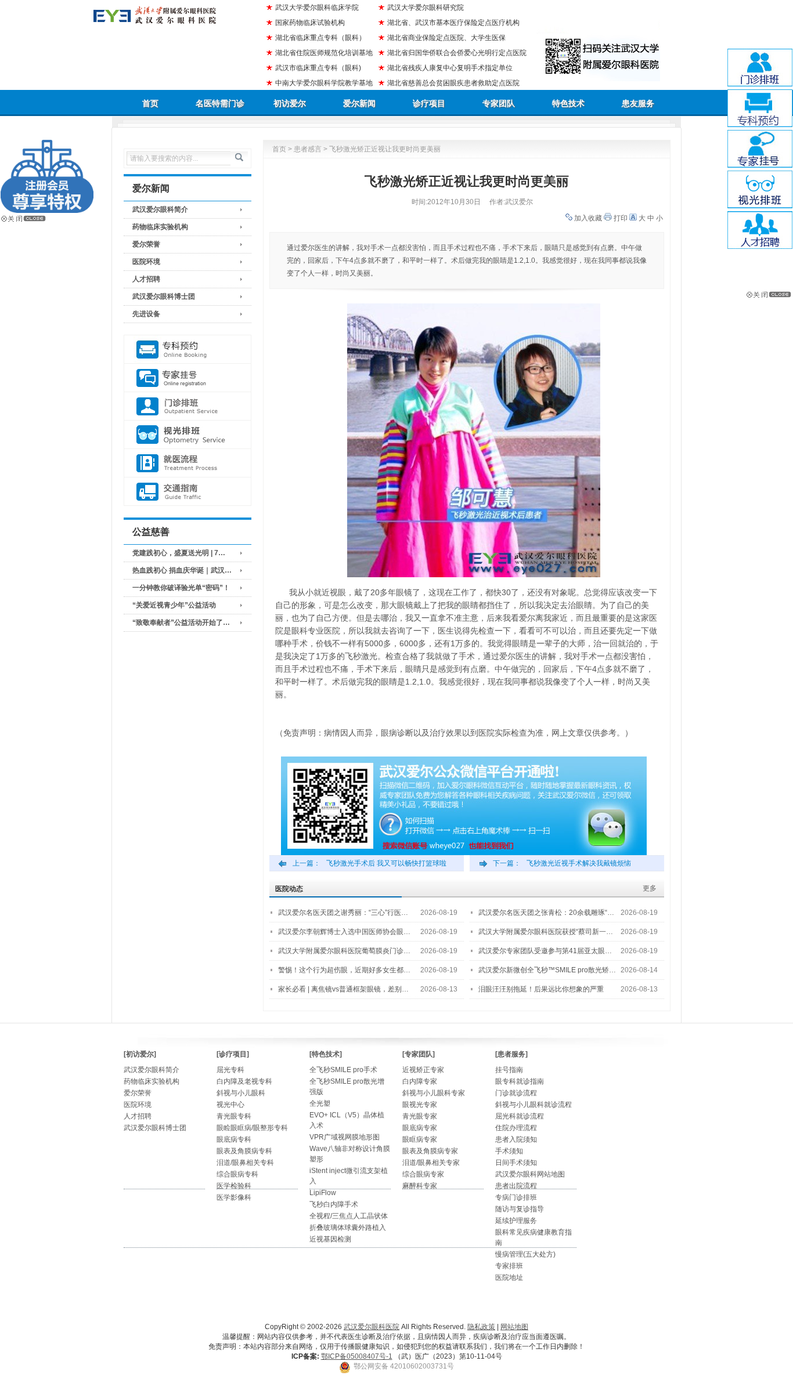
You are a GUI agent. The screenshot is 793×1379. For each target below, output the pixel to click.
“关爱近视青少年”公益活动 (174, 605)
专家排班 (509, 1266)
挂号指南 (509, 1070)
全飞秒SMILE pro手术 (343, 1070)
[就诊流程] (187, 463)
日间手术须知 (516, 1163)
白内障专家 (419, 1081)
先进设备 (146, 314)
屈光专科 (230, 1070)
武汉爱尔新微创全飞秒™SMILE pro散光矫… (547, 970)
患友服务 (638, 103)
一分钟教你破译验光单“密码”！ (181, 588)
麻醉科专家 (419, 1186)
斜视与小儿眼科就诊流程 (533, 1105)
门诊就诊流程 (516, 1093)
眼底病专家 (419, 1128)
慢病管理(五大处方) (525, 1254)
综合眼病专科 (237, 1174)
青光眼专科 (234, 1116)
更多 (650, 888)
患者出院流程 (516, 1186)
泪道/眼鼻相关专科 (245, 1163)
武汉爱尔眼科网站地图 (530, 1174)
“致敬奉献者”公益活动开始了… (181, 622)
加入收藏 (588, 218)
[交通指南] (187, 491)
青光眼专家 (419, 1116)
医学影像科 (234, 1197)
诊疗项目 (429, 103)
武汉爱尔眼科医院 (371, 1327)
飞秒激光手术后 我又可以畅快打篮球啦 (386, 863)
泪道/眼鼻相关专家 (431, 1163)
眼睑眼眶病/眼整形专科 (252, 1128)
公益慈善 (151, 532)
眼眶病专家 (419, 1139)
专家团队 (498, 103)
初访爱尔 (289, 103)
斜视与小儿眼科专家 (433, 1093)
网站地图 (514, 1327)
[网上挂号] (187, 378)
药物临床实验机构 (160, 227)
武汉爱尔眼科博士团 (163, 296)
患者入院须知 (516, 1139)
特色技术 (568, 103)
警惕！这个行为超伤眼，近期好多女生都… (344, 970)
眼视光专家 (419, 1105)
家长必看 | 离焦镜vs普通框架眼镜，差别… (343, 989)
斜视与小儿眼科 (241, 1093)
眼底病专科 (234, 1139)
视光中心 (230, 1105)
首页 (150, 103)
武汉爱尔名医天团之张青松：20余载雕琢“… (546, 913)
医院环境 (146, 262)
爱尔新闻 (359, 103)
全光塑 (319, 1103)
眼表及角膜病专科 (244, 1151)
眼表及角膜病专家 (430, 1151)
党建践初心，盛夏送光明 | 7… (178, 553)
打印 (621, 218)
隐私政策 (481, 1327)
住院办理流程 (516, 1128)
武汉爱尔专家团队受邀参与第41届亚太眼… (545, 951)
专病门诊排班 (516, 1197)
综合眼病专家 (423, 1174)
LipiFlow (322, 1193)
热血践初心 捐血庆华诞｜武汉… (182, 570)
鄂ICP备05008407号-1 (356, 1356)
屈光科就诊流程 (519, 1116)
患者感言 (308, 149)
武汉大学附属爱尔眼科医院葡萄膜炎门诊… (344, 951)
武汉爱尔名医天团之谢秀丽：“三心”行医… (343, 913)
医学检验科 (234, 1186)
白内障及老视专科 (244, 1081)
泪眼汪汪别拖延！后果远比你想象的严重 (541, 989)
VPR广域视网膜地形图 (344, 1137)
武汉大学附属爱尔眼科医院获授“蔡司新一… (545, 932)
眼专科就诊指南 (519, 1081)
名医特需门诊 (220, 103)
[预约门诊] (187, 349)
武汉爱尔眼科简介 (160, 209)
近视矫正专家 (423, 1070)
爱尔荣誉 (146, 244)
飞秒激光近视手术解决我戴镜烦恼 (579, 863)
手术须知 (509, 1151)
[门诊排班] (187, 406)
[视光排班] (187, 435)
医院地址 (509, 1277)
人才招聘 (146, 279)
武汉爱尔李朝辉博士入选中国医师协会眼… (344, 932)
